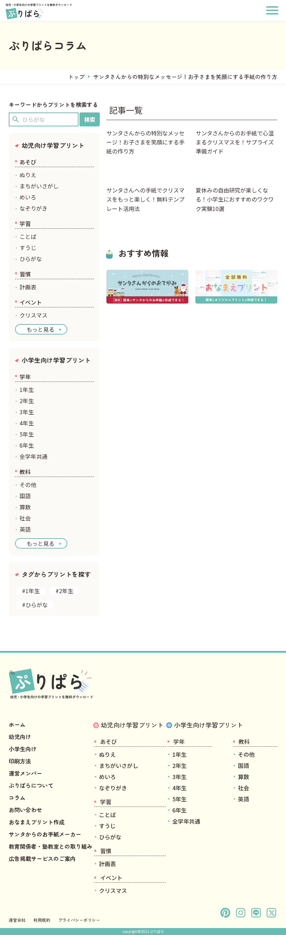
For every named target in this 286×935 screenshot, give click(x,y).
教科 (25, 472)
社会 (25, 518)
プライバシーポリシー (79, 920)
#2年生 (64, 591)
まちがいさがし (39, 186)
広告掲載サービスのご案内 (42, 858)
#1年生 (31, 591)
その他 (28, 484)
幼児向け (20, 736)
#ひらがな (35, 604)
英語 (25, 529)
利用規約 (41, 920)
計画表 (28, 287)
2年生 (27, 400)
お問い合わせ (25, 810)
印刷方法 (20, 761)
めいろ (28, 197)
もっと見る (40, 329)
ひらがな (31, 258)
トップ (76, 76)
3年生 (27, 412)
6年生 (27, 445)
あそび (28, 162)
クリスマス (33, 315)
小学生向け (23, 749)
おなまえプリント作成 (37, 822)
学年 (25, 376)
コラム (17, 797)
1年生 (27, 389)
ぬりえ (28, 175)
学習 (25, 223)
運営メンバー (25, 773)
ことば (28, 236)
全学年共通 (33, 456)
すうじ (28, 247)
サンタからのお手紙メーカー (45, 834)
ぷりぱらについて (31, 785)
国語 (25, 496)
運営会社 (17, 920)
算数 (25, 507)
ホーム (17, 724)
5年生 (27, 434)
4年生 (27, 423)
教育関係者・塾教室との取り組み (50, 846)
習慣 (25, 274)
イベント (31, 302)
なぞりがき (33, 208)
